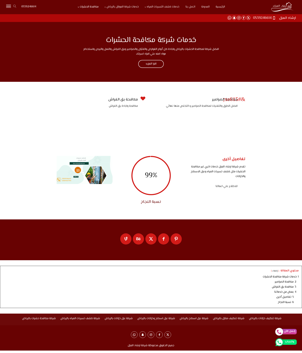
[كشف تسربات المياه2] (85, 183)
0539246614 (28, 7)
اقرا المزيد (151, 64)
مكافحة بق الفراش (123, 99)
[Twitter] (151, 239)
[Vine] (125, 239)
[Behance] (138, 239)
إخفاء (275, 271)
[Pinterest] (176, 239)
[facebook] (163, 239)
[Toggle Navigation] (8, 7)
